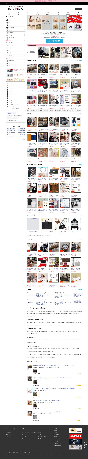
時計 (9, 25)
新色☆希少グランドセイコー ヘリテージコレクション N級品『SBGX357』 (65, 160)
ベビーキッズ (11, 60)
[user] (44, 0)
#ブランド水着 (58, 110)
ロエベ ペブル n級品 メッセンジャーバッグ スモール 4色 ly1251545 (64, 76)
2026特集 (10, 40)
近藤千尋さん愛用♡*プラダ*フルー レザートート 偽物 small (53, 107)
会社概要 (8, 452)
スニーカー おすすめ (18, 115)
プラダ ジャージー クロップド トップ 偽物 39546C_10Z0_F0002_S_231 (65, 144)
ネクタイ (10, 55)
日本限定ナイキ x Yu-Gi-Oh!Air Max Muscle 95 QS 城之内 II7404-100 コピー (76, 144)
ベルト (9, 47)
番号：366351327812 (11, 130)
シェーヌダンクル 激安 (12, 120)
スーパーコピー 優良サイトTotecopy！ (15, 8)
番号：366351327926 (11, 134)
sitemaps (39, 438)
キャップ (10, 35)
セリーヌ (23, 434)
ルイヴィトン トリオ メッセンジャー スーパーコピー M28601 (31, 160)
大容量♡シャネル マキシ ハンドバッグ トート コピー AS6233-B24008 (42, 144)
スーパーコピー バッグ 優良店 (47, 231)
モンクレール (74, 231)
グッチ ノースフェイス (46, 235)
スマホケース (11, 37)
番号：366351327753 (11, 132)
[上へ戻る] (85, 443)
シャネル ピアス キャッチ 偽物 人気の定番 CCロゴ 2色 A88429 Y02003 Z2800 (76, 195)
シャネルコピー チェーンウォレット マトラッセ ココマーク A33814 (65, 179)
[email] (85, 446)
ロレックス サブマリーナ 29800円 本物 (29, 432)
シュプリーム (30, 235)
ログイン (7, 3)
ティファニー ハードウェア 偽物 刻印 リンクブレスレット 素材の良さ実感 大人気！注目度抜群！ (54, 388)
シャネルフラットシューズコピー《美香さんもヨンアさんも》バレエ (75, 179)
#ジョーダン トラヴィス (34, 110)
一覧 (81, 215)
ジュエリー (10, 30)
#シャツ (73, 110)
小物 (9, 63)
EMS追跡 (29, 452)
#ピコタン (69, 110)
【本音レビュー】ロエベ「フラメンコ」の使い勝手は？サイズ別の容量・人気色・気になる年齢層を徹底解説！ (40, 302)
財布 (9, 22)
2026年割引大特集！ (33, 231)
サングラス (10, 42)
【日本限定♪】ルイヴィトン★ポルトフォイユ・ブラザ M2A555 (31, 144)
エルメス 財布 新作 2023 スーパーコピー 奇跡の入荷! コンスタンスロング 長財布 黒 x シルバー (53, 365)
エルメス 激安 (8, 434)
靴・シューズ (11, 27)
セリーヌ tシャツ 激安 (42, 436)
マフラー (10, 50)
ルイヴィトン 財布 (37, 235)
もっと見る (23, 139)
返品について (18, 452)
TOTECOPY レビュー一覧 (77, 422)
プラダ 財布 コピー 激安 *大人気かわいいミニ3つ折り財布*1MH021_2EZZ (31, 107)
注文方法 (13, 452)
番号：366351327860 (11, 128)
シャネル (7, 436)
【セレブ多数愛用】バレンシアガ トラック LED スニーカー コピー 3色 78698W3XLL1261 (52, 377)
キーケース (10, 45)
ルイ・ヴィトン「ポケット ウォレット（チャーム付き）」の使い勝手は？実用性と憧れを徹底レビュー (59, 302)
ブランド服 (10, 32)
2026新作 (39, 432)
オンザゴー (24, 438)
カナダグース (8, 432)
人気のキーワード (12, 113)
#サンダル (52, 110)
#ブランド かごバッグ (44, 110)
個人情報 (24, 452)
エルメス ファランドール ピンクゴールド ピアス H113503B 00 (46, 400)
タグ (9, 65)
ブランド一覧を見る (16, 108)
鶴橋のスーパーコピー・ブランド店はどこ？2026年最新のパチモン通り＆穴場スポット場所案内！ (59, 295)
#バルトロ (64, 110)
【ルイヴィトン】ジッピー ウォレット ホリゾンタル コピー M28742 (54, 91)
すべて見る (79, 60)
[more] (81, 110)
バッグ (9, 20)
